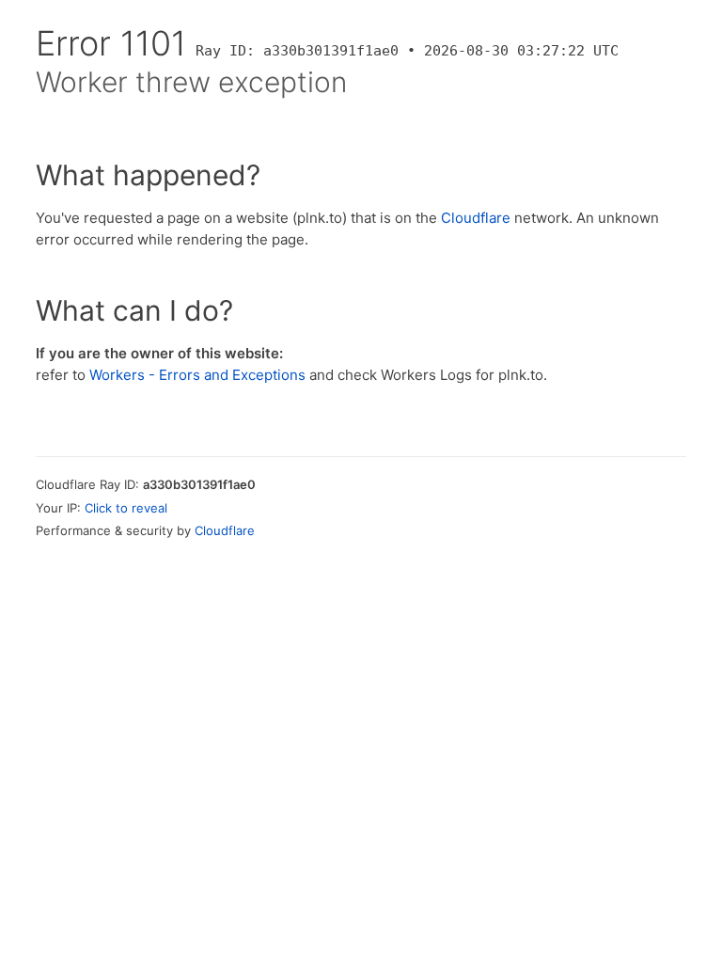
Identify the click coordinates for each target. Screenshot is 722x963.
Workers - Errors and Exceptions (197, 375)
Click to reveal (126, 507)
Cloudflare (475, 218)
